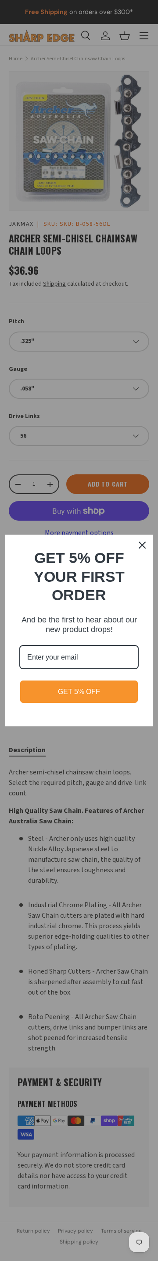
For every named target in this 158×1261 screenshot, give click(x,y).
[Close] (142, 545)
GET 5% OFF (79, 691)
